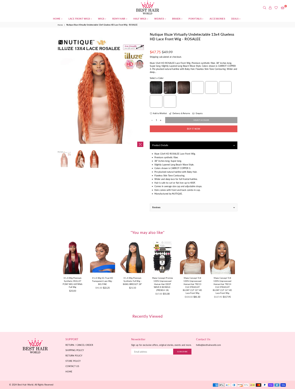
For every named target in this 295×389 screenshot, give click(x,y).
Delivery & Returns (181, 113)
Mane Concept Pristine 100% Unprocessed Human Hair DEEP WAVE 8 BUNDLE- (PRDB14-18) (162, 284)
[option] (101, 90)
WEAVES (159, 18)
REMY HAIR (119, 18)
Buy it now (193, 128)
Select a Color (156, 78)
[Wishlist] (276, 7)
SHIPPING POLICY (74, 350)
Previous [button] (60, 90)
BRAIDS (176, 18)
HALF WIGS (140, 18)
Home (60, 25)
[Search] (264, 7)
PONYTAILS (195, 18)
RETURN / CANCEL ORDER (79, 345)
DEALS (235, 18)
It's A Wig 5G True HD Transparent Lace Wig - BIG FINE (102, 281)
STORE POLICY (73, 361)
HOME (57, 18)
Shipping (154, 57)
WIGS (101, 18)
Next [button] (142, 90)
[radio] (156, 87)
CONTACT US (72, 366)
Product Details (160, 145)
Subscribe (182, 351)
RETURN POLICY (74, 355)
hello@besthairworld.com (208, 345)
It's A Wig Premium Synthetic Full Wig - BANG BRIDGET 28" (132, 281)
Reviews (156, 207)
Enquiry (199, 113)
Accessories (217, 18)
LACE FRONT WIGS (80, 18)
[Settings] (270, 7)
